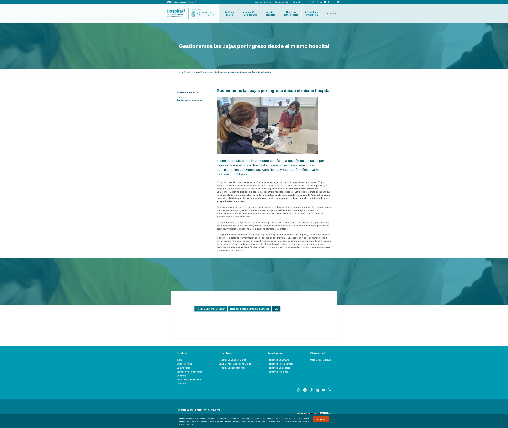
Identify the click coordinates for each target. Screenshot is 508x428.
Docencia (181, 375)
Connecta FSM (281, 2)
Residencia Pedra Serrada (280, 363)
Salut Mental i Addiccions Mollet (235, 363)
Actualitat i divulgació (193, 72)
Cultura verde (183, 367)
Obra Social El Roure (320, 360)
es (338, 2)
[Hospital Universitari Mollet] (191, 13)
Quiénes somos (229, 13)
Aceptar (321, 419)
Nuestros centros (263, 2)
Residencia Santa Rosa (278, 367)
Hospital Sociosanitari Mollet (233, 367)
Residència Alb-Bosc (277, 371)
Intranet (296, 2)
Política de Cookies (223, 421)
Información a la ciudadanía (250, 13)
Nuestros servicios (270, 13)
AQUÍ (192, 424)
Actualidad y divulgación (311, 13)
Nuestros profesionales (291, 13)
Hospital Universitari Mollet (232, 360)
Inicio (179, 72)
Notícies (208, 72)
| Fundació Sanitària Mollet (180, 2)
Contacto (332, 13)
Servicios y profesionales (189, 371)
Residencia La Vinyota (278, 360)
